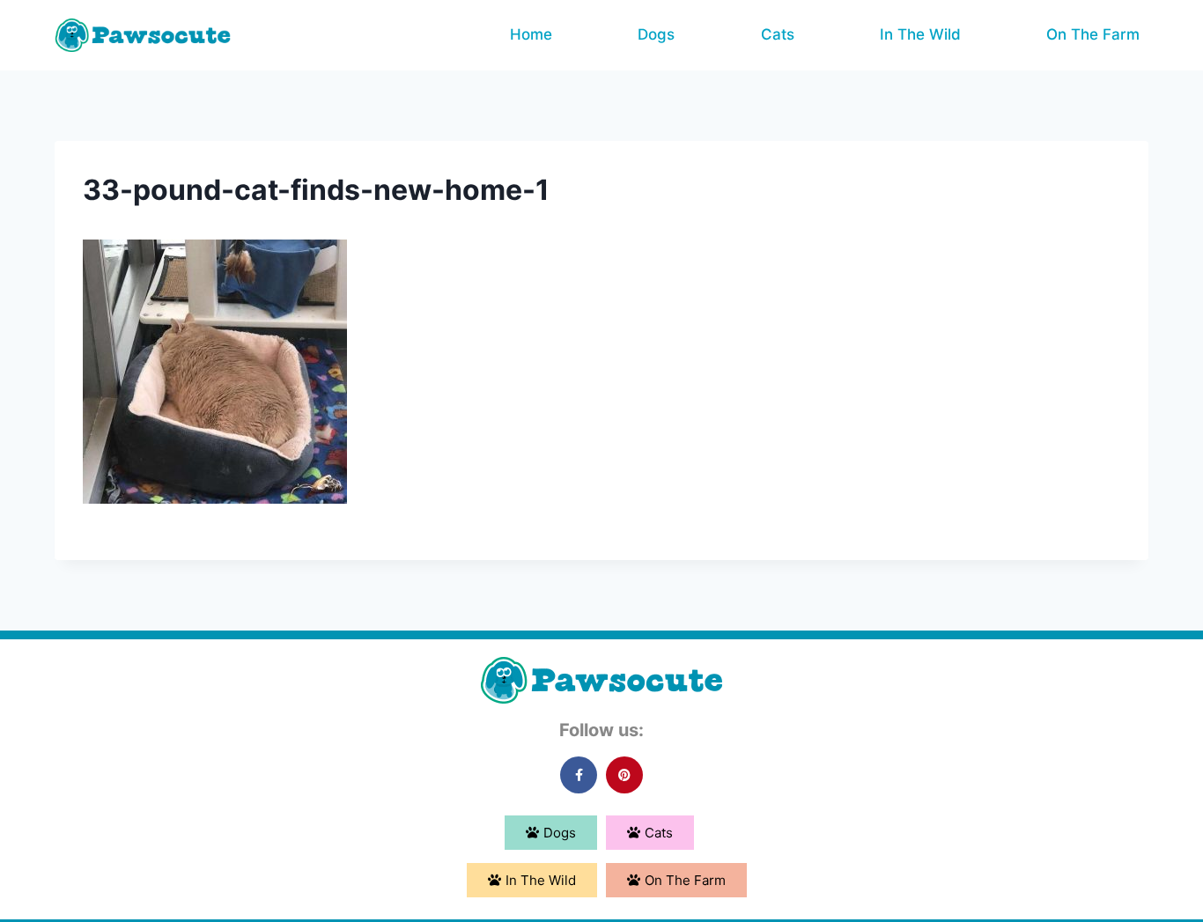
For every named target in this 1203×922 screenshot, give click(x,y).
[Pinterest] (624, 774)
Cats (777, 34)
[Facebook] (578, 774)
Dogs (656, 34)
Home (531, 34)
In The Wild (920, 34)
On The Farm (1093, 34)
